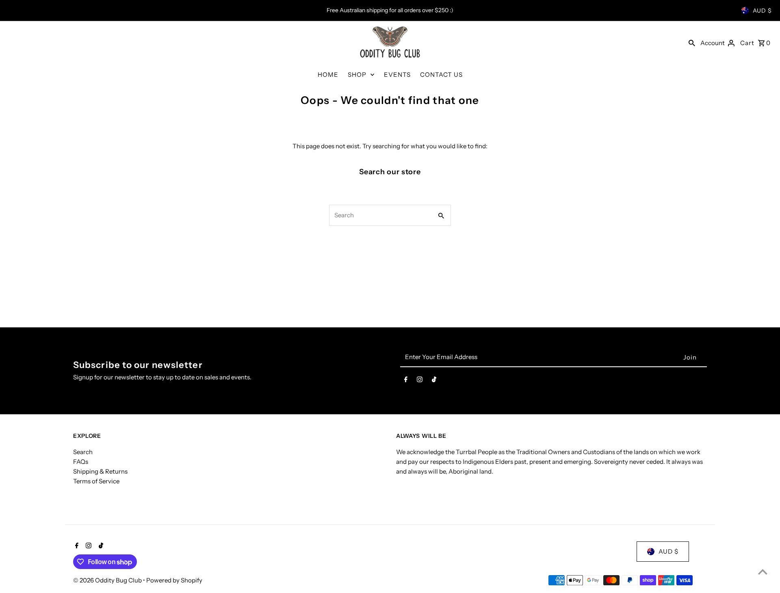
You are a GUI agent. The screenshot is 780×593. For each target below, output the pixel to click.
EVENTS (397, 74)
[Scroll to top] (763, 572)
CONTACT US (441, 74)
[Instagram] (419, 381)
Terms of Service (96, 481)
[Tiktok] (434, 381)
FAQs (80, 461)
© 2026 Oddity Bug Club (108, 580)
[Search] (692, 42)
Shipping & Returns (100, 471)
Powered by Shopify (174, 580)
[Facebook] (405, 381)
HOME (328, 74)
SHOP (357, 74)
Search (83, 452)
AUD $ (762, 10)
